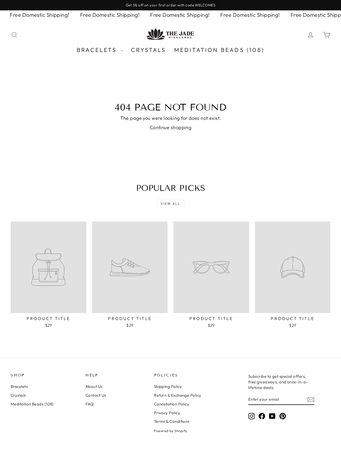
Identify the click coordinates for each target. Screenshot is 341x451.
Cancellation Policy (171, 404)
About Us (94, 386)
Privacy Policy (167, 412)
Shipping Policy (168, 386)
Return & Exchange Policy (177, 395)
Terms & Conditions (171, 421)
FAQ (90, 404)
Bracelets (98, 49)
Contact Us (96, 395)
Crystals (148, 49)
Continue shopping (171, 127)
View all (170, 204)
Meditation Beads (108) (219, 49)
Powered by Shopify (170, 431)
